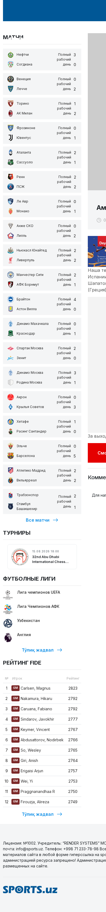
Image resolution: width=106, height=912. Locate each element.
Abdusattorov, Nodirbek (38, 739)
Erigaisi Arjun (28, 770)
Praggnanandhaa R (34, 791)
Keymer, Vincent (31, 729)
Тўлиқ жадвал (38, 650)
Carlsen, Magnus (32, 688)
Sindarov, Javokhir (33, 719)
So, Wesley (27, 750)
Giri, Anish (25, 760)
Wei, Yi (23, 781)
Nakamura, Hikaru (32, 698)
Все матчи (37, 520)
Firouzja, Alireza (31, 801)
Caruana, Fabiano (32, 708)
